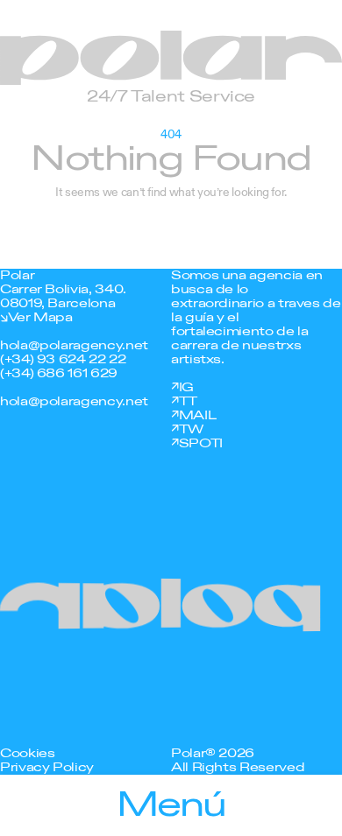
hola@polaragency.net (74, 345)
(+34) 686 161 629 (59, 373)
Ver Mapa (40, 317)
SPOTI (201, 443)
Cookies (27, 753)
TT (188, 401)
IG (186, 387)
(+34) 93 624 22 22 (63, 359)
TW (191, 429)
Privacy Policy (47, 767)
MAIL (197, 415)
